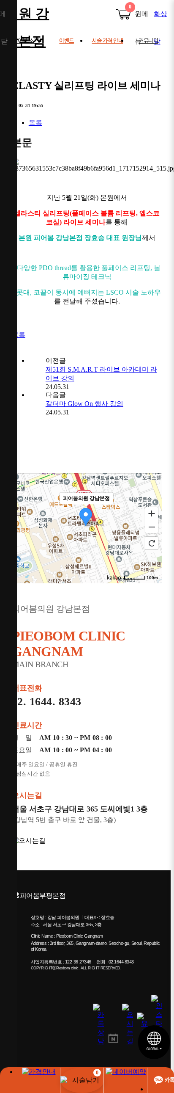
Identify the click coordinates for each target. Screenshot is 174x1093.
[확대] (151, 513)
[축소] (151, 527)
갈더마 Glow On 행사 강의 (84, 403)
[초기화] (151, 543)
